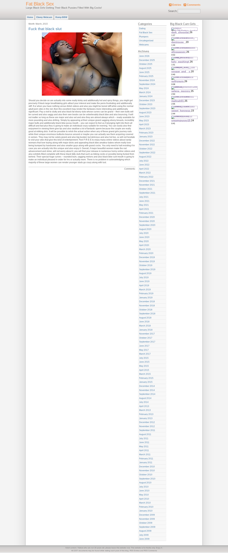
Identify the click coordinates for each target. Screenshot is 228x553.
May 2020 (144, 241)
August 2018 (145, 317)
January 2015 (145, 382)
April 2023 (144, 124)
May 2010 (144, 495)
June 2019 (144, 281)
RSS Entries (135, 551)
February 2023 (146, 132)
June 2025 (144, 72)
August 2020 (145, 229)
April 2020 (144, 245)
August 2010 (145, 482)
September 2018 (147, 313)
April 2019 (144, 285)
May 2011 (144, 446)
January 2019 (145, 297)
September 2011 (147, 430)
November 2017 (147, 334)
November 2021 (147, 185)
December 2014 (147, 386)
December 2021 (147, 181)
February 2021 (146, 213)
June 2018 (144, 321)
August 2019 (145, 273)
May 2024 (144, 88)
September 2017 (147, 342)
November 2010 (147, 470)
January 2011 (145, 462)
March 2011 (145, 454)
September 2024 (147, 84)
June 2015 (144, 362)
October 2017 (145, 338)
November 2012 (147, 426)
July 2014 (144, 402)
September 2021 (147, 193)
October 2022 (145, 148)
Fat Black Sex (40, 4)
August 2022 (145, 156)
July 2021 (144, 197)
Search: (172, 11)
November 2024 (147, 80)
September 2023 (147, 108)
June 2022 (144, 164)
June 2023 (144, 116)
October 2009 (145, 523)
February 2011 (146, 458)
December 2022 (147, 140)
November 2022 (147, 144)
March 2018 (145, 325)
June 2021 (144, 201)
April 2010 (144, 499)
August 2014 (145, 398)
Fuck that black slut (45, 29)
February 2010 (146, 507)
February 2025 (146, 76)
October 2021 (145, 189)
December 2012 (147, 422)
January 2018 (145, 330)
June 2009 (144, 539)
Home (30, 17)
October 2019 (145, 265)
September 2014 (147, 394)
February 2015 (146, 378)
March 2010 (145, 503)
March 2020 (145, 249)
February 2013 (146, 414)
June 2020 (144, 237)
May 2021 (144, 205)
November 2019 (147, 261)
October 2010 (145, 474)
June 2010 (144, 490)
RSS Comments (150, 551)
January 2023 (145, 136)
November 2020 (147, 221)
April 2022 (144, 169)
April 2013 (144, 406)
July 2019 (144, 277)
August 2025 (145, 68)
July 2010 (144, 487)
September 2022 (147, 152)
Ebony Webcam (44, 17)
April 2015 (144, 370)
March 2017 (145, 354)
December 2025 (147, 60)
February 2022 (146, 177)
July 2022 (144, 161)
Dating (142, 28)
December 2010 (147, 466)
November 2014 (147, 390)
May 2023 (144, 120)
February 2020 (146, 253)
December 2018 (147, 301)
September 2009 (147, 527)
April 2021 (144, 209)
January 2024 (145, 96)
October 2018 (145, 309)
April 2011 (144, 450)
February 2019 (146, 293)
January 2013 (145, 418)
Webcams (144, 44)
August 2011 (145, 434)
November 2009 (147, 519)
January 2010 (145, 511)
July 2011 (143, 438)
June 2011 (144, 442)
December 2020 (147, 217)
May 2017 (144, 350)
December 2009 (147, 515)
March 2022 (145, 173)
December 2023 (147, 100)
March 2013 (145, 410)
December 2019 (147, 257)
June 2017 (144, 346)
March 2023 (145, 128)
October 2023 (145, 104)
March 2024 (145, 92)
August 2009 (145, 531)
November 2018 (147, 305)
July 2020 (144, 233)
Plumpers (143, 36)
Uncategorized (146, 40)
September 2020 (147, 225)
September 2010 (147, 478)
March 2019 (145, 289)
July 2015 (144, 358)
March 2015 (145, 374)
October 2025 (145, 64)
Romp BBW (61, 17)
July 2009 (144, 535)
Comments (193, 4)
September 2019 (147, 269)
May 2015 (144, 366)
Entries (176, 4)
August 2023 (145, 112)
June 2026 (144, 56)
